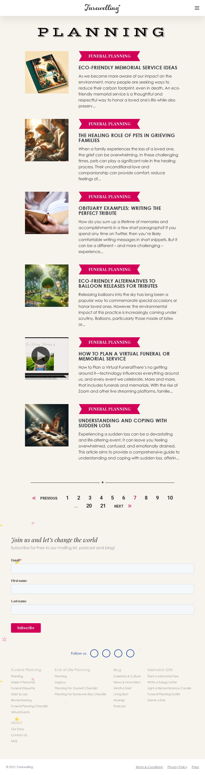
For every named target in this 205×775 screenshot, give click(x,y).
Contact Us (19, 735)
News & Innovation (127, 682)
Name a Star (157, 700)
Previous (49, 498)
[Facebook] (94, 653)
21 (103, 506)
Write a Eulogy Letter (162, 682)
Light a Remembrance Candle (169, 688)
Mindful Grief (123, 688)
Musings (119, 700)
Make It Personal (23, 682)
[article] (46, 72)
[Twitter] (106, 653)
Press (195, 767)
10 (170, 498)
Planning (17, 676)
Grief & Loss (19, 694)
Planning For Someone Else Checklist (80, 694)
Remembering (21, 700)
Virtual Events (20, 712)
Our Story (17, 729)
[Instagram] (118, 653)
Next (119, 506)
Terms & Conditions (149, 767)
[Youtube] (130, 653)
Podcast (120, 706)
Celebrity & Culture (127, 676)
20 (89, 506)
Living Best (121, 694)
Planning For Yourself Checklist (76, 688)
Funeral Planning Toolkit (164, 694)
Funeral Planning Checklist (29, 706)
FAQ (14, 741)
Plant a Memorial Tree (163, 676)
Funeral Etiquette (23, 688)
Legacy (60, 682)
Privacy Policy (177, 767)
